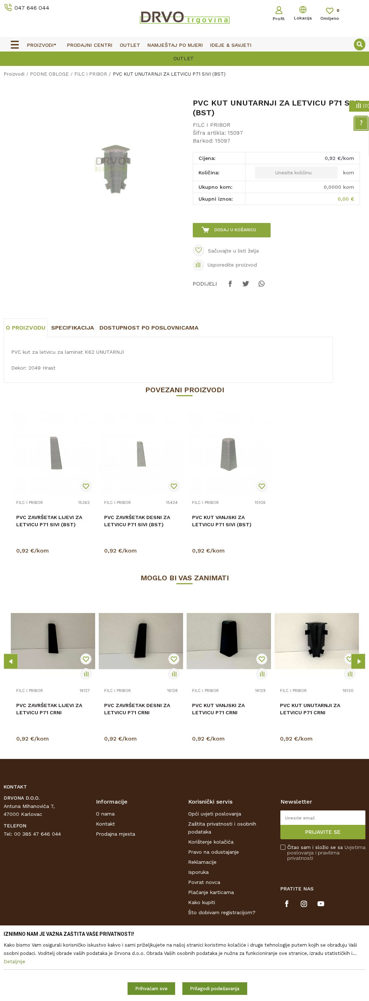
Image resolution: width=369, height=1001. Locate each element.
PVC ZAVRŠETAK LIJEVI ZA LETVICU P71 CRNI (49, 708)
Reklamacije (202, 862)
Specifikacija (72, 327)
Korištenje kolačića (211, 842)
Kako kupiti (201, 902)
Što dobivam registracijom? (221, 912)
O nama (105, 814)
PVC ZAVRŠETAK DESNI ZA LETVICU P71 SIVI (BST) (137, 520)
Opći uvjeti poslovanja (214, 814)
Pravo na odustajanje (213, 852)
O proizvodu (25, 327)
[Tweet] (246, 287)
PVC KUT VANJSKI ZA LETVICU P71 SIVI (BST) (222, 520)
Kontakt (105, 824)
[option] (116, 169)
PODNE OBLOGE (49, 74)
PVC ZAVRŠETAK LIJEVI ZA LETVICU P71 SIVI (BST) (49, 520)
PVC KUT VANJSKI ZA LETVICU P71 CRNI (218, 708)
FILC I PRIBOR (90, 74)
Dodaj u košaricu (235, 229)
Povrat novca (204, 882)
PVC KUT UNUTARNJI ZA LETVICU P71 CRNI (310, 708)
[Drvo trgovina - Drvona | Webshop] (184, 17)
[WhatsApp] (261, 287)
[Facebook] (230, 287)
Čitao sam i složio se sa (326, 853)
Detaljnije (54, 552)
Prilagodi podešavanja (214, 988)
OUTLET (103, 58)
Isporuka (198, 872)
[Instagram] (304, 904)
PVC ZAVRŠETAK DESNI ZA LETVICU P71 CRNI (137, 708)
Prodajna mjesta (115, 834)
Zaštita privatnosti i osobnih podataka (222, 828)
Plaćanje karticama (211, 892)
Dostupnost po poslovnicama (149, 327)
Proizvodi (14, 74)
